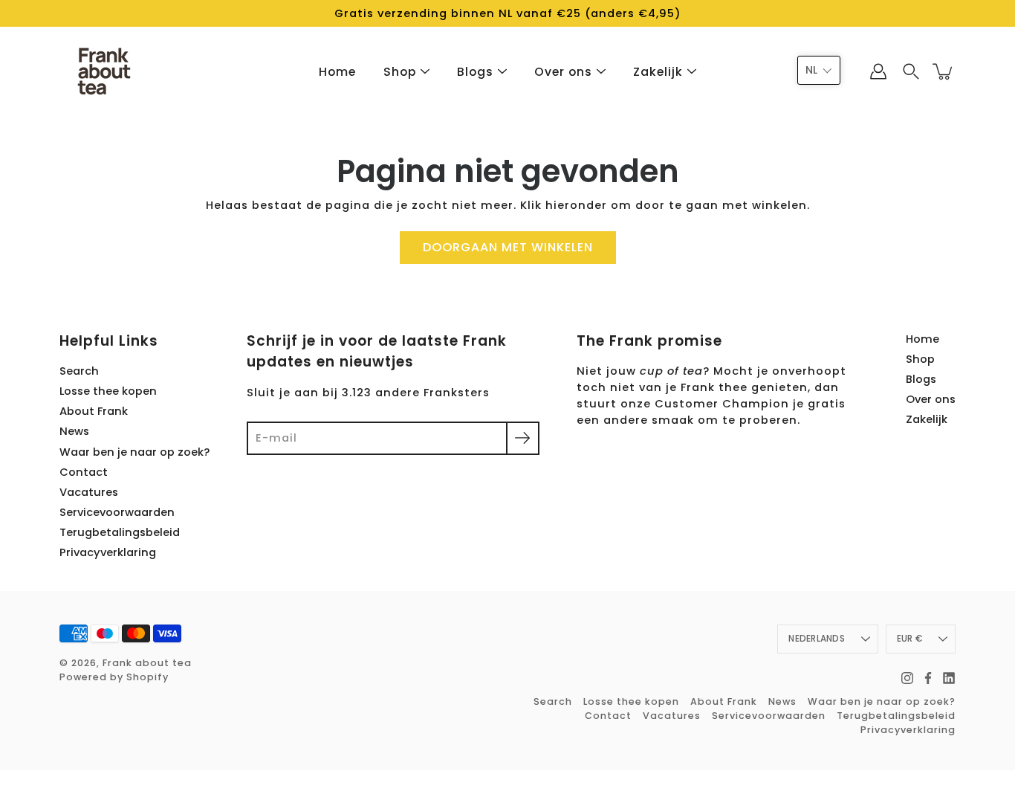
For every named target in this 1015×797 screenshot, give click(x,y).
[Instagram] (907, 678)
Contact (83, 472)
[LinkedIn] (949, 678)
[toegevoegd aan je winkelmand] (944, 72)
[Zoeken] (911, 71)
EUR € (909, 639)
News (74, 431)
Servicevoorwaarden (117, 512)
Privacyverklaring (107, 552)
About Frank (93, 411)
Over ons (563, 71)
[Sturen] (522, 438)
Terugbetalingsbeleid (119, 532)
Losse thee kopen (108, 391)
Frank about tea (147, 662)
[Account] (878, 71)
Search (79, 371)
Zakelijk (658, 71)
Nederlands (816, 639)
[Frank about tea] (104, 71)
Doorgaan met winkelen (508, 247)
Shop (399, 71)
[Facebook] (928, 678)
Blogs (475, 71)
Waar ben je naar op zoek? (134, 452)
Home (337, 71)
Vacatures (88, 492)
